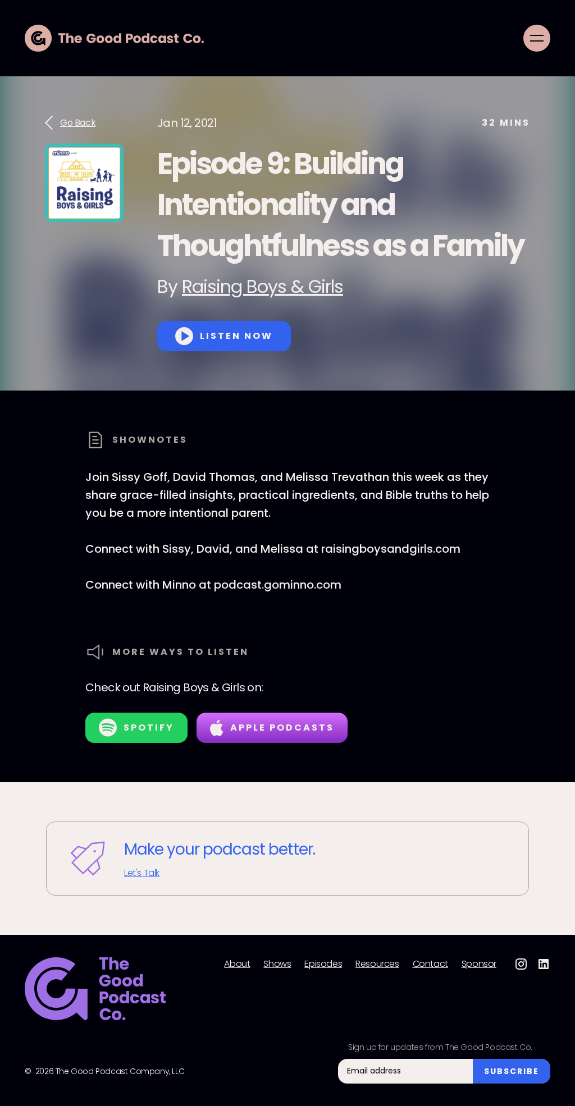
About (237, 964)
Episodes (323, 964)
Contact (430, 964)
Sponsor (479, 964)
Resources (377, 964)
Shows (277, 964)
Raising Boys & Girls (262, 286)
